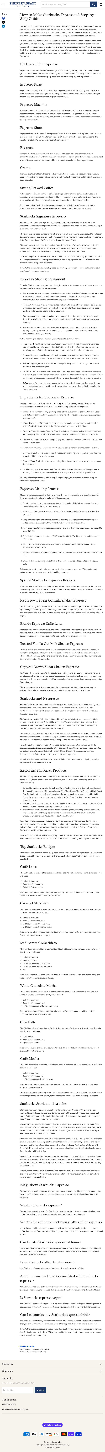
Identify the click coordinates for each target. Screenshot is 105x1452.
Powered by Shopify (52, 1447)
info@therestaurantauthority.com (15, 1409)
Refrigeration (56, 1442)
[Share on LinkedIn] (3, 26)
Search (46, 1442)
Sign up (40, 1390)
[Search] (93, 4)
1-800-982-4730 (8, 1404)
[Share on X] (3, 22)
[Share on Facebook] (3, 18)
